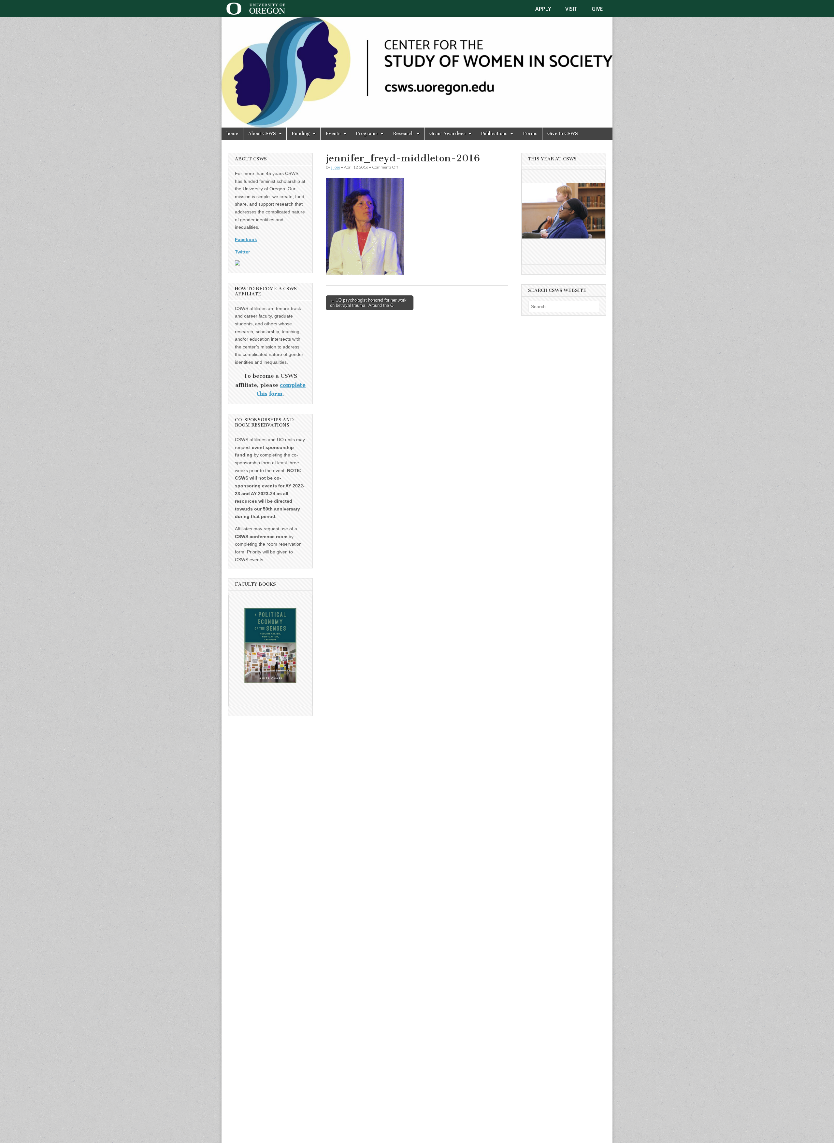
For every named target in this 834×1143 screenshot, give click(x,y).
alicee (335, 167)
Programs (367, 133)
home (232, 133)
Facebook (246, 239)
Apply (543, 8)
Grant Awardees (447, 133)
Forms (530, 133)
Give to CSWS (562, 133)
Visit (571, 8)
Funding (301, 133)
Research (403, 133)
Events (332, 133)
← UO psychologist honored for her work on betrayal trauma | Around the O (368, 303)
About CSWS (262, 133)
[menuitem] (547, 8)
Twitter (242, 251)
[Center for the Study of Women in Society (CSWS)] (417, 72)
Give (597, 8)
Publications (494, 133)
